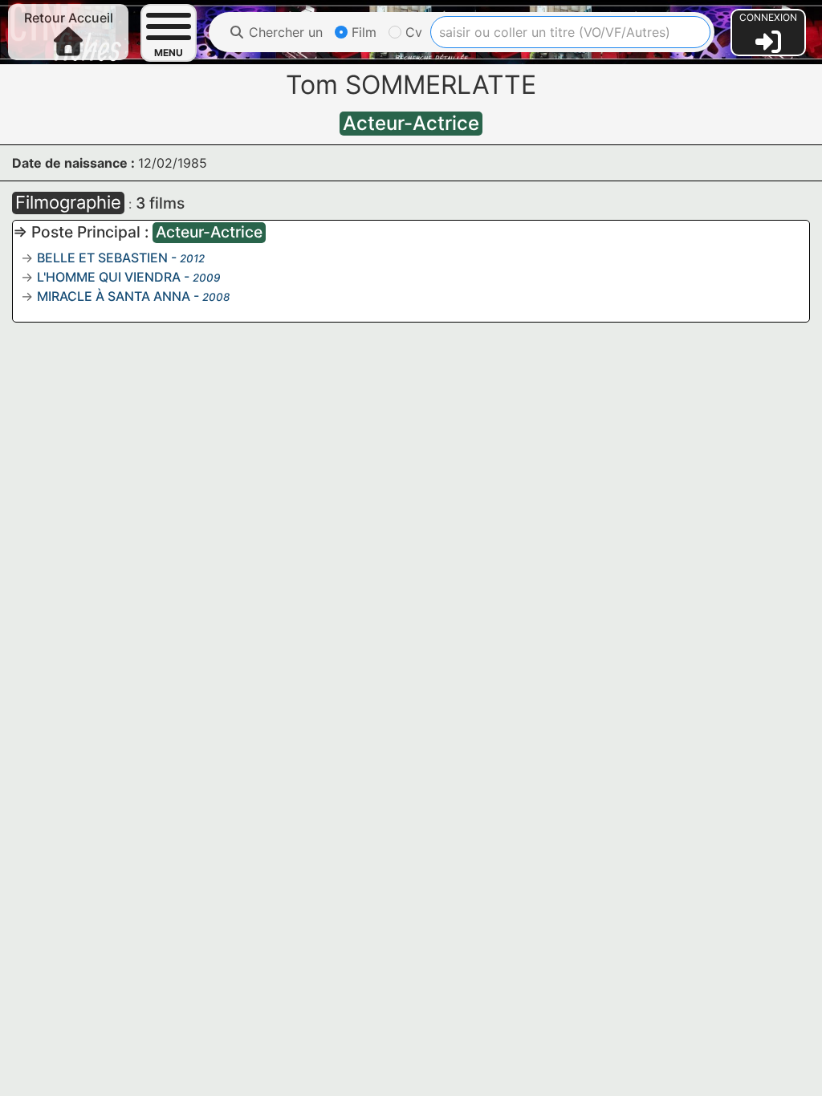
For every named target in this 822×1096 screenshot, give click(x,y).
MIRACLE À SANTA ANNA (113, 296)
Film (362, 32)
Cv (411, 32)
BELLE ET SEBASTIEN (102, 258)
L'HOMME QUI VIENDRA (109, 277)
